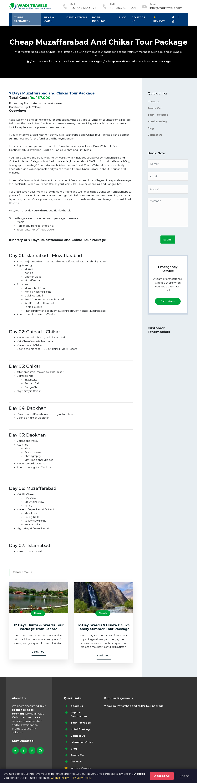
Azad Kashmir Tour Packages (82, 61)
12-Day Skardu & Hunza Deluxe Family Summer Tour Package (103, 627)
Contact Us (138, 19)
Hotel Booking (98, 19)
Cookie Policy (60, 778)
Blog (122, 17)
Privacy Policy (82, 778)
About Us (154, 101)
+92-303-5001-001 (123, 8)
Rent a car (49, 19)
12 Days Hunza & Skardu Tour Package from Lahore (39, 627)
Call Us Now (167, 301)
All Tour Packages (45, 61)
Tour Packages (158, 114)
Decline (184, 776)
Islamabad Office (82, 742)
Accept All (161, 776)
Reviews (159, 21)
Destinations (76, 17)
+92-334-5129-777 (83, 8)
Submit (167, 239)
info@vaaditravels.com (165, 8)
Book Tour (39, 651)
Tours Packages (21, 19)
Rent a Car (155, 108)
